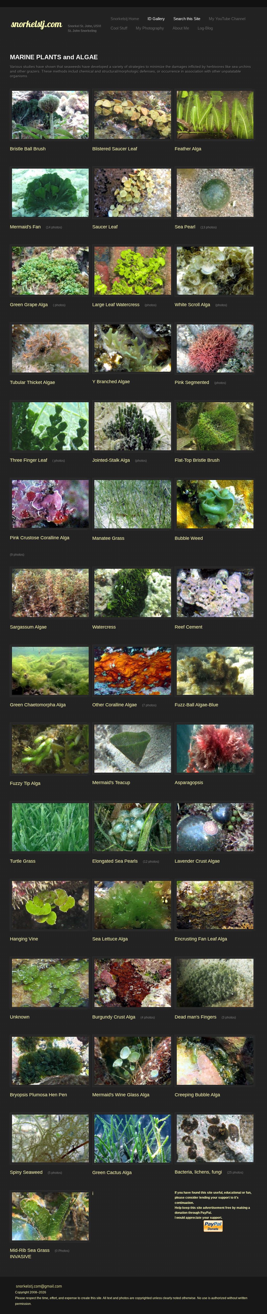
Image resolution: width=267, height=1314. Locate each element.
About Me (181, 28)
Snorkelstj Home (125, 18)
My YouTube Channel (227, 18)
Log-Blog (205, 28)
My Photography (150, 28)
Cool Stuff (119, 28)
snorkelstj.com (36, 23)
